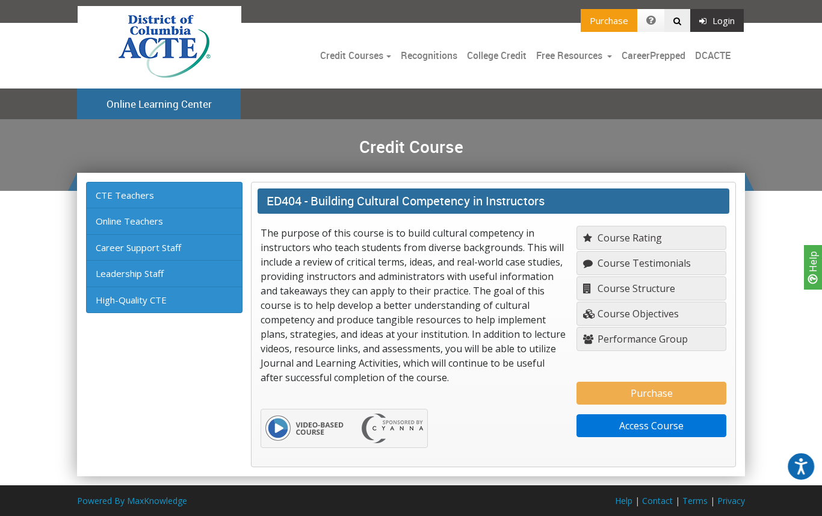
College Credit (497, 55)
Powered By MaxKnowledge (132, 500)
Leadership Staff (130, 273)
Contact (657, 500)
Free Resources (569, 55)
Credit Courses (351, 55)
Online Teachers (129, 221)
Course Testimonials (643, 263)
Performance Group (641, 339)
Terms (695, 500)
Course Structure (635, 288)
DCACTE (713, 55)
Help (813, 263)
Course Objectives (637, 313)
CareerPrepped (653, 55)
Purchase (609, 20)
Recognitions (429, 55)
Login (723, 20)
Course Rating (628, 237)
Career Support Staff (138, 247)
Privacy (731, 500)
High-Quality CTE (131, 300)
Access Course (651, 425)
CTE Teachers (125, 195)
